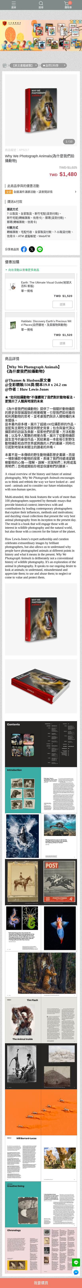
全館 (9, 191)
